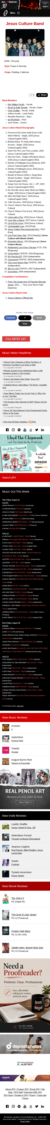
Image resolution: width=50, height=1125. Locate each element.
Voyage (14, 752)
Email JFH (35, 1089)
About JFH (10, 1089)
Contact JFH (22, 1089)
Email (39, 318)
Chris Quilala (13, 110)
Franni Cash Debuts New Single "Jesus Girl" (22, 379)
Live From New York (17, 235)
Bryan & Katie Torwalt (17, 107)
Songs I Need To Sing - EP (23, 828)
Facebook (11, 318)
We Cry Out (13, 269)
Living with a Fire (15, 217)
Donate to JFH (21, 1095)
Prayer (32, 1095)
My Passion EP (15, 256)
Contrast (15, 864)
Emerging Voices (15, 241)
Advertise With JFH (33, 1092)
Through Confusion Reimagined (25, 839)
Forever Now (17, 741)
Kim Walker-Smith (16, 104)
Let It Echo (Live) (15, 223)
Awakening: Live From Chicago (22, 247)
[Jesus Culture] (25, 42)
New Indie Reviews (14, 815)
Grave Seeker (17, 876)
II (11, 729)
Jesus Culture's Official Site (20, 298)
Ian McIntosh (14, 120)
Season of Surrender (20, 763)
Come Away (13, 253)
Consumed (13, 259)
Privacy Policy (25, 1121)
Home (25, 1098)
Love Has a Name (16, 220)
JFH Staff (18, 1092)
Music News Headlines (16, 353)
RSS (34, 422)
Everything (13, 272)
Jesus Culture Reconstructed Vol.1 (23, 229)
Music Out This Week (15, 491)
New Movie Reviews (15, 886)
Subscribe (41, 1095)
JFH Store (8, 1095)
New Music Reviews (15, 717)
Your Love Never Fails (18, 263)
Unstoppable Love (16, 226)
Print (25, 324)
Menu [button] (12, 13)
